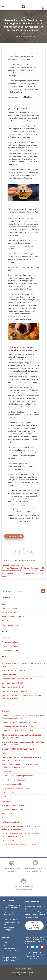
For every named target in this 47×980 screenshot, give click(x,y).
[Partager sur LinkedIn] (31, 552)
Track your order (8, 840)
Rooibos (33, 560)
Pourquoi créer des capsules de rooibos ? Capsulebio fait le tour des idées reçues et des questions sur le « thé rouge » (12, 570)
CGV (3, 707)
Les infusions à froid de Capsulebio (15, 780)
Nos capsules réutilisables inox (13, 805)
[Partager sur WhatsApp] (15, 552)
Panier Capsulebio (8, 813)
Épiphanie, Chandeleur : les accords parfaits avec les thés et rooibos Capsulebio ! (23, 743)
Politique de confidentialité (12, 822)
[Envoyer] (43, 591)
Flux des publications (9, 642)
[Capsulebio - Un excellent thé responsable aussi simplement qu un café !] (23, 6)
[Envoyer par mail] (23, 552)
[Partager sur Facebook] (19, 552)
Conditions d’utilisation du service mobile (17, 726)
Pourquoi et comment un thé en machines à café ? (12, 907)
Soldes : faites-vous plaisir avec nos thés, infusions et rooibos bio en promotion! (21, 827)
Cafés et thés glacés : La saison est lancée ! (17, 679)
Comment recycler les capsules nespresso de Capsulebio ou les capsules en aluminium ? (23, 716)
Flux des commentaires (10, 646)
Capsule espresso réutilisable (13, 683)
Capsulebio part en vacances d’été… (15, 691)
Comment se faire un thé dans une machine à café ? (20, 722)
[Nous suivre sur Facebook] (27, 947)
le (8, 259)
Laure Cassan (31, 36)
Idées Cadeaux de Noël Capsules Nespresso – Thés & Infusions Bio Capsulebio (21, 758)
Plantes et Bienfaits (9, 612)
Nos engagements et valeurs (11, 923)
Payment (5, 818)
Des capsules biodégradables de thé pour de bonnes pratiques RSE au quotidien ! (34, 570)
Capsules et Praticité (9, 608)
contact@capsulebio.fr (8, 959)
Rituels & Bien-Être (9, 621)
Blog (23, 17)
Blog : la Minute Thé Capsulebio (13, 670)
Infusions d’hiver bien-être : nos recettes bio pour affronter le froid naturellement (20, 765)
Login (4, 797)
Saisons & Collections (10, 625)
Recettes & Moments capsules (13, 616)
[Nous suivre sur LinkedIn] (37, 947)
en (20, 347)
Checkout (5, 711)
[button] (3, 6)
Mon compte (6, 801)
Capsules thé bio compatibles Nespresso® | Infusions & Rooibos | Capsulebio (22, 696)
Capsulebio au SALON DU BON (13, 687)
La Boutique (6, 771)
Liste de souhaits (8, 792)
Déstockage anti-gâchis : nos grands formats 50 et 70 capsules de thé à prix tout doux (21, 736)
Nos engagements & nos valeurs (13, 809)
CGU (3, 702)
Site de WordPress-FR (10, 650)
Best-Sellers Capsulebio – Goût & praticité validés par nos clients (23, 664)
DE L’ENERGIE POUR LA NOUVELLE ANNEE (19, 731)
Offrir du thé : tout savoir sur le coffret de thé (12, 914)
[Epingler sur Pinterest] (27, 552)
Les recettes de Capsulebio (12, 784)
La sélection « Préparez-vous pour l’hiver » (17, 775)
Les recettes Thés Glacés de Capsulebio (16, 788)
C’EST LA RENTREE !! (10, 674)
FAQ (3, 753)
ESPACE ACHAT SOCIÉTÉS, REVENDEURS (18, 749)
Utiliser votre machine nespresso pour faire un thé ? (21, 844)
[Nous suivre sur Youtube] (42, 947)
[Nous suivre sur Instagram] (32, 947)
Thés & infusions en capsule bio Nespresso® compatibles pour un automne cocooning (23, 834)
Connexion (6, 638)
